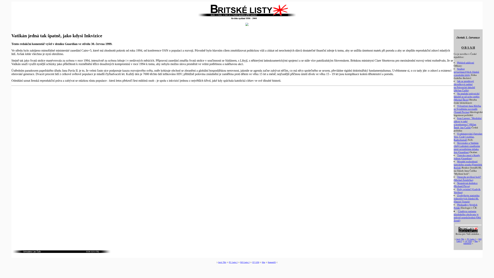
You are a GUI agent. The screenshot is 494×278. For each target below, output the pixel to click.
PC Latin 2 (471, 239)
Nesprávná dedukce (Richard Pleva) (466, 185)
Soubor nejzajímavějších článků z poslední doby (466, 71)
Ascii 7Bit (460, 239)
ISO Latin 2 (245, 262)
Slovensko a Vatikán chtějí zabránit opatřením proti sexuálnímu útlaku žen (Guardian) (467, 148)
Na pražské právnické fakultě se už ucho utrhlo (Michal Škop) (467, 96)
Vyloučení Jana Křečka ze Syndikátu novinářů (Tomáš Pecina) (467, 109)
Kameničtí (467, 243)
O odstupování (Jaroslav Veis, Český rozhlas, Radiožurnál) (468, 136)
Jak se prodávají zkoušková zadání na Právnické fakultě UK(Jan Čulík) (464, 86)
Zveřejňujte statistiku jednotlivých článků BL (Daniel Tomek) (467, 198)
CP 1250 (468, 241)
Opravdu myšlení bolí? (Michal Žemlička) (467, 178)
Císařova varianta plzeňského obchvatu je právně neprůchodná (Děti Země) (467, 216)
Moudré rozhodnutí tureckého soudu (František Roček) (468, 164)
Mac (476, 241)
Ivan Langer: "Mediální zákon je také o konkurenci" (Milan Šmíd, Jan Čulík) (468, 123)
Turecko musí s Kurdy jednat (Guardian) (467, 157)
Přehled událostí (465, 62)
